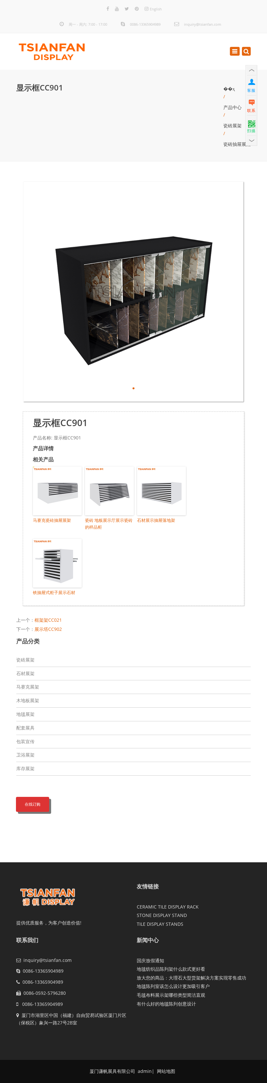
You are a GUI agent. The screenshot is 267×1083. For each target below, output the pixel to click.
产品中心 (232, 107)
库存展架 (25, 768)
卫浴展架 (25, 755)
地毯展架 (25, 714)
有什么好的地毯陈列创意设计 (166, 1004)
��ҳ (229, 89)
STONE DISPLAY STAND (162, 915)
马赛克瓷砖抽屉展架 (52, 520)
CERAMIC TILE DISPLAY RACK (168, 907)
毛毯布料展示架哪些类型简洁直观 (171, 995)
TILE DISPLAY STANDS (160, 924)
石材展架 (25, 673)
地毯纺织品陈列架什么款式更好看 (171, 969)
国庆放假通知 (150, 960)
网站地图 (165, 1071)
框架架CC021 (48, 620)
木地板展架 (27, 700)
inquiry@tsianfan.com (202, 24)
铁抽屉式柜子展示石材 (54, 592)
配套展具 (25, 728)
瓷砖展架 (232, 125)
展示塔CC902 (48, 629)
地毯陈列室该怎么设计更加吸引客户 (173, 986)
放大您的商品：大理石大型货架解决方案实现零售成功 (191, 978)
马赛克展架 (27, 687)
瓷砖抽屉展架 (237, 144)
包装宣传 (25, 741)
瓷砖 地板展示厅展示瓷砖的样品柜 (109, 523)
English (156, 9)
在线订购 (32, 804)
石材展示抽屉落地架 (156, 520)
